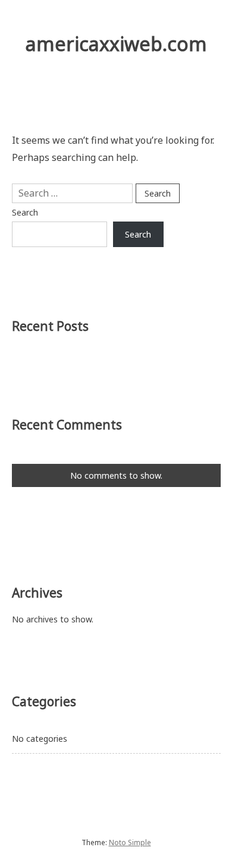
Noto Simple (130, 842)
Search (25, 212)
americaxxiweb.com (116, 43)
